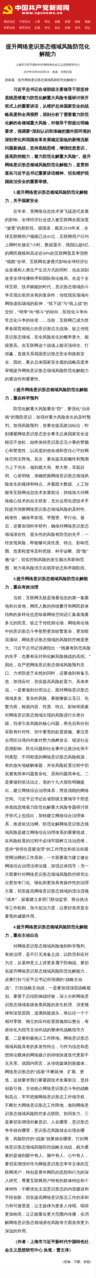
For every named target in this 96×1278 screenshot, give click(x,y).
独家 (77, 21)
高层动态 (9, 21)
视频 (87, 21)
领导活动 (24, 27)
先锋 (67, 27)
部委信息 (9, 27)
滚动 (77, 27)
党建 (57, 21)
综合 (87, 27)
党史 (57, 27)
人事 (37, 21)
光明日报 (66, 72)
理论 (47, 21)
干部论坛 (24, 21)
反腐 (37, 27)
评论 (47, 27)
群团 (67, 21)
